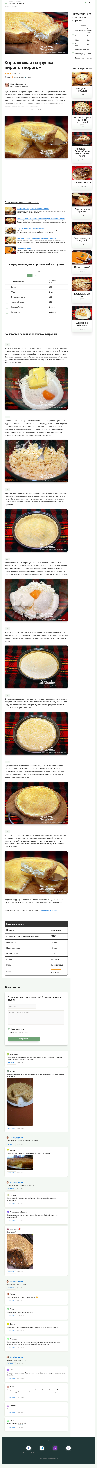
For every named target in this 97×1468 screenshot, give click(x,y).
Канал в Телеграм (42, 1453)
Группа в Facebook (28, 1453)
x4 (42, 275)
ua (86, 2)
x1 (30, 275)
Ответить (11, 1063)
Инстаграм (55, 1453)
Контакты (68, 1453)
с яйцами (53, 910)
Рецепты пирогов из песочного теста (22, 202)
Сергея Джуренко (16, 2)
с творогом (45, 910)
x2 (36, 275)
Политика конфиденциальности (49, 1458)
